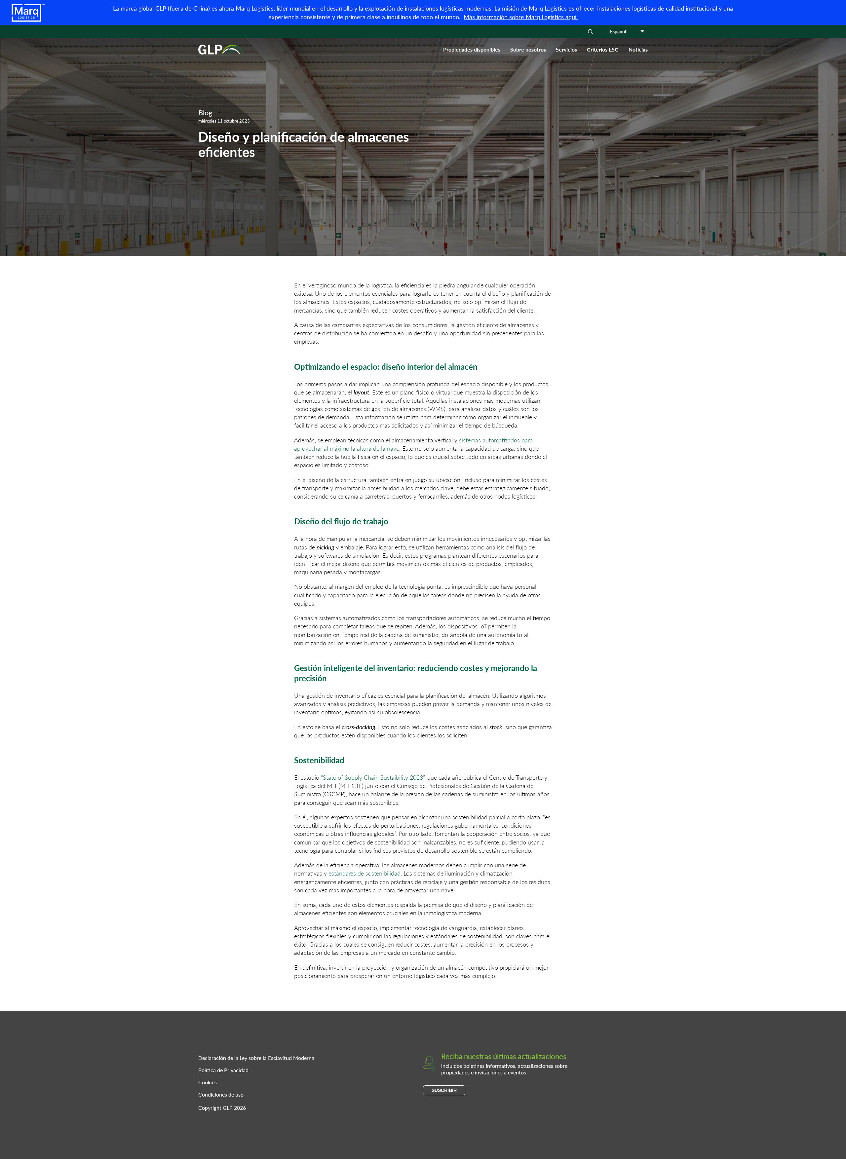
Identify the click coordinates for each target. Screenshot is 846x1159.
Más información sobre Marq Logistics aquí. (521, 17)
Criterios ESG (603, 49)
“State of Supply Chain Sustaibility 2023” (372, 777)
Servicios (566, 49)
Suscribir (444, 1090)
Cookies (207, 1082)
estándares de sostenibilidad (364, 873)
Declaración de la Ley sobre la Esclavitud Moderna (256, 1058)
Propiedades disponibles (471, 49)
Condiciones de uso (221, 1094)
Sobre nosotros (528, 49)
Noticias (638, 49)
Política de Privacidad (223, 1070)
